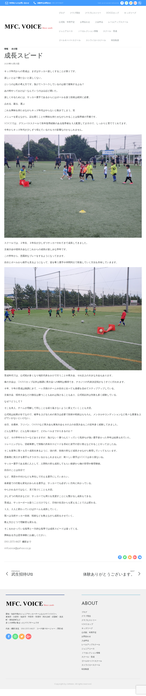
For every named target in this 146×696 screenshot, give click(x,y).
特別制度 (115, 40)
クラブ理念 (75, 13)
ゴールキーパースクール (70, 40)
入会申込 (99, 22)
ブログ (62, 13)
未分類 (14, 49)
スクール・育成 (110, 31)
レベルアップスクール (118, 22)
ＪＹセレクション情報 (88, 31)
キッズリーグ (130, 13)
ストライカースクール (96, 40)
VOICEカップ (112, 13)
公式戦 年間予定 (67, 22)
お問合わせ (85, 22)
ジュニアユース (66, 31)
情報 (6, 49)
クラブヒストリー (93, 13)
